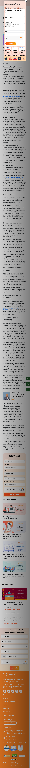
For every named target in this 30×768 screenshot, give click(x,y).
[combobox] (8, 24)
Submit (10, 43)
